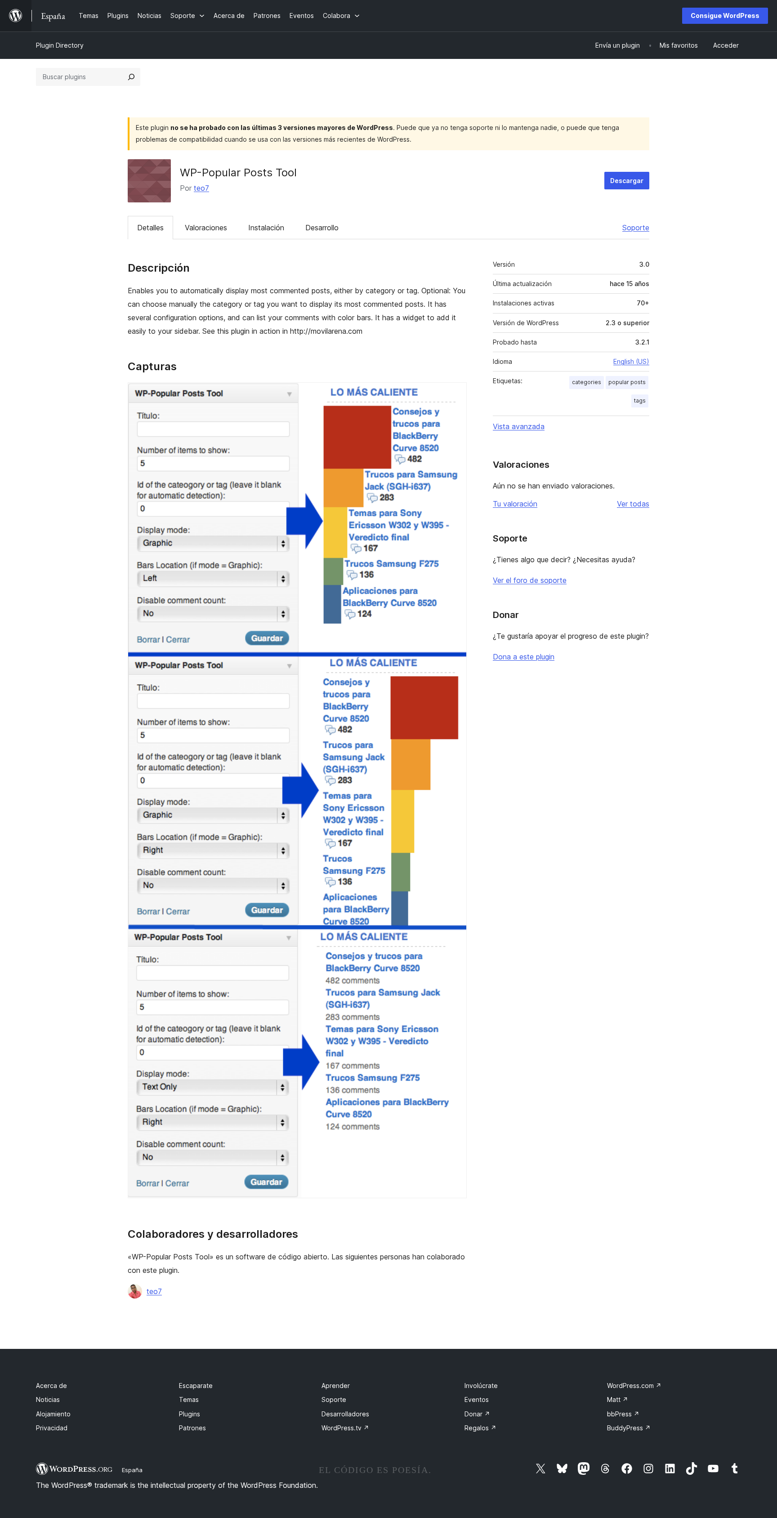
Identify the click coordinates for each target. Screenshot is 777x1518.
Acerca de (51, 1385)
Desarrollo (322, 227)
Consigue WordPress (725, 15)
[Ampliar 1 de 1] (454, 394)
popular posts (627, 382)
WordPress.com (634, 1385)
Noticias (48, 1399)
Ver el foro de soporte (530, 580)
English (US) (631, 361)
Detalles (150, 227)
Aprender (336, 1385)
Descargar (626, 180)
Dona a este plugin (523, 656)
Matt (617, 1399)
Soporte (635, 227)
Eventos (476, 1399)
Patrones (192, 1428)
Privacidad (51, 1428)
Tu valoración (515, 503)
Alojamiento (53, 1414)
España (132, 1469)
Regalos (480, 1428)
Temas (189, 1399)
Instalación (266, 227)
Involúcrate (481, 1385)
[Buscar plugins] (131, 77)
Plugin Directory (60, 45)
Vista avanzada (519, 426)
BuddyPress (629, 1428)
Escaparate (196, 1385)
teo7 (201, 188)
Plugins (189, 1414)
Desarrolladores (345, 1414)
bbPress (623, 1414)
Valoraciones (206, 227)
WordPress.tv (345, 1428)
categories (586, 382)
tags (640, 400)
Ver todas (633, 503)
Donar (477, 1414)
